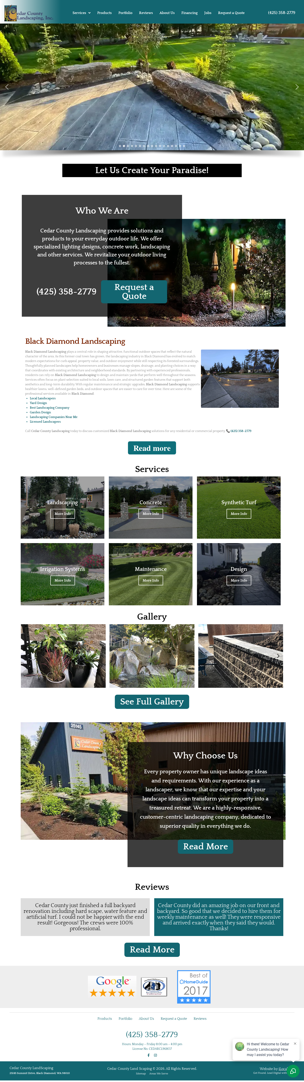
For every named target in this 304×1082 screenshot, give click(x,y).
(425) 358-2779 (281, 13)
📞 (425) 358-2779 (238, 431)
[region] (152, 94)
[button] (6, 86)
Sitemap (141, 1073)
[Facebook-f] (148, 1055)
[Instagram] (155, 1055)
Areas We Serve (158, 1073)
